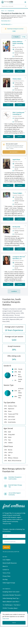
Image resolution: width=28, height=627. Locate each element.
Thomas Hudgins (17, 193)
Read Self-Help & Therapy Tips (15, 486)
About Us (5, 566)
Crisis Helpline (6, 560)
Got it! (14, 623)
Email (8, 71)
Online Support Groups (9, 583)
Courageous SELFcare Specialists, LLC (19, 258)
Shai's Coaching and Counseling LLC (18, 113)
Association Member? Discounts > (12, 595)
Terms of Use (6, 573)
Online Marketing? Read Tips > (11, 598)
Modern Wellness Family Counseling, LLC (18, 43)
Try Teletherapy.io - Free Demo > (12, 605)
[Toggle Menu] (25, 2)
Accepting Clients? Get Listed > (11, 592)
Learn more (5, 619)
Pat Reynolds (16, 227)
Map (24, 37)
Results (17, 37)
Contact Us (6, 570)
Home (2, 11)
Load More (14, 291)
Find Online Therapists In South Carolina (15, 478)
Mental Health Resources (10, 563)
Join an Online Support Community (14, 494)
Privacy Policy (6, 576)
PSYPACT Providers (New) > (10, 608)
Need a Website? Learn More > (11, 602)
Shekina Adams (17, 79)
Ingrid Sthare (16, 160)
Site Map (5, 579)
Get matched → (14, 152)
